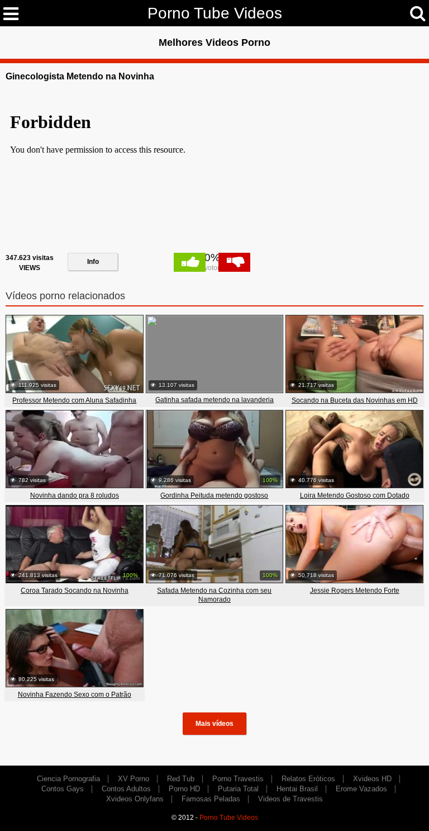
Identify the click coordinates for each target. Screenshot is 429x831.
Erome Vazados (361, 789)
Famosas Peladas (211, 799)
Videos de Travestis (290, 799)
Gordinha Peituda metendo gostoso (214, 495)
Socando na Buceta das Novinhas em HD (355, 400)
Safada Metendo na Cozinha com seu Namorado (214, 595)
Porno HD (184, 789)
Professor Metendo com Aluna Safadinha (74, 400)
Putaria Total (238, 789)
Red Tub (180, 779)
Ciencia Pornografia (68, 779)
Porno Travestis (238, 779)
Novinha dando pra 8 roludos (74, 495)
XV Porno (133, 779)
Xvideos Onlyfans (135, 799)
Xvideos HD (372, 779)
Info (93, 262)
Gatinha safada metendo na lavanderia (214, 400)
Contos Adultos (126, 789)
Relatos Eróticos (308, 779)
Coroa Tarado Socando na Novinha (74, 590)
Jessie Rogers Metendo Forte (354, 590)
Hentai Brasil (297, 789)
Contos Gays (62, 789)
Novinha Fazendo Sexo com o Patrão (74, 694)
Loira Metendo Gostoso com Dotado (354, 495)
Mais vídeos (214, 724)
